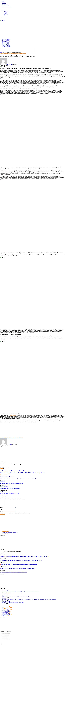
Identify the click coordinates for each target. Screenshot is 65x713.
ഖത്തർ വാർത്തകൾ (5, 43)
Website (1, 511)
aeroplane (2, 437)
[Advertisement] (28, 31)
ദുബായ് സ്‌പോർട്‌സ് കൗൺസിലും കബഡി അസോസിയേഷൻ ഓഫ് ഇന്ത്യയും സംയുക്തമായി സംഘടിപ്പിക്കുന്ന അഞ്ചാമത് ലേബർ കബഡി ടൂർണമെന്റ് (29, 599)
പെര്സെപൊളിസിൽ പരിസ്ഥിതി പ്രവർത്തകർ (10, 488)
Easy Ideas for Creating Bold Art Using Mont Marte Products (13, 572)
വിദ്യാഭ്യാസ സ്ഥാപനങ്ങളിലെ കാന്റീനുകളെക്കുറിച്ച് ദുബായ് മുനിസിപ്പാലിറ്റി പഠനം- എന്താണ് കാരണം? (20, 591)
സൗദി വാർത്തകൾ (5, 44)
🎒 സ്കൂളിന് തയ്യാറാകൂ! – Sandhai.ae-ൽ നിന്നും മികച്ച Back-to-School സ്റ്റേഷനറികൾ (18, 564)
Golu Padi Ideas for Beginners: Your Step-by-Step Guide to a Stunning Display (17, 568)
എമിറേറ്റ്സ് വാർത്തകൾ (6, 39)
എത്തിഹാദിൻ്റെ (13, 415)
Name (1, 507)
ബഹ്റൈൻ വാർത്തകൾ (6, 46)
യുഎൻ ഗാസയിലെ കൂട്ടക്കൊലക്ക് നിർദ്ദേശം (9, 493)
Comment (2, 505)
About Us (3, 2)
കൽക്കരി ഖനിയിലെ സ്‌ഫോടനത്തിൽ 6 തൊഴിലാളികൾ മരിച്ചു (13, 602)
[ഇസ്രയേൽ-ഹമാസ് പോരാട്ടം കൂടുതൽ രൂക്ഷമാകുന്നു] (2, 481)
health (17, 437)
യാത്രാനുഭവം (12, 335)
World (4, 52)
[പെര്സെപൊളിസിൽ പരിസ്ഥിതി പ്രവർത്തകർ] (4, 486)
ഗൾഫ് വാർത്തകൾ (5, 40)
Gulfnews (14, 437)
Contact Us (4, 3)
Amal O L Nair (9, 64)
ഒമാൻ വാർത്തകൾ (5, 42)
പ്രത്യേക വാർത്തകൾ (6, 41)
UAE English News (5, 5)
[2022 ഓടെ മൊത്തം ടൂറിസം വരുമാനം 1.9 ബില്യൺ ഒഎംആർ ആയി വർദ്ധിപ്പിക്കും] (4, 595)
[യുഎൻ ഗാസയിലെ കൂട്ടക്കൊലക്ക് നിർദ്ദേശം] (1, 491)
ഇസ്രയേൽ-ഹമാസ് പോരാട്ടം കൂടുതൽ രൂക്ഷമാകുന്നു (11, 483)
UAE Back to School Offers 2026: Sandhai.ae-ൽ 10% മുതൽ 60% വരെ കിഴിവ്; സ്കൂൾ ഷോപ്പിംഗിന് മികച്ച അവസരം (24, 556)
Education (10, 437)
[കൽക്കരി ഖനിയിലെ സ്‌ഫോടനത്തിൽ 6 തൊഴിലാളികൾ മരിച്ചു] (6, 601)
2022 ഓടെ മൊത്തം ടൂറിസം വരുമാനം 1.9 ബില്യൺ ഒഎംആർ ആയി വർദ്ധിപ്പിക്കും (16, 596)
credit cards (6, 437)
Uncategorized (4, 615)
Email (1, 509)
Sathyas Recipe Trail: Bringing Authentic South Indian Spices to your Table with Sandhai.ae (21, 478)
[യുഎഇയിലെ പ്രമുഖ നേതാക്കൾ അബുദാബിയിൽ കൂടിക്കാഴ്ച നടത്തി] (6, 592)
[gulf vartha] (2, 20)
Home (3, 1)
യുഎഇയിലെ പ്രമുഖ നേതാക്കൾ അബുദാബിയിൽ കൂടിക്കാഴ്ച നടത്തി (14, 593)
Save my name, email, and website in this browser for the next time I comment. (15, 513)
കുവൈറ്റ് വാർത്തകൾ (6, 45)
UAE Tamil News (5, 4)
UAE (19, 437)
